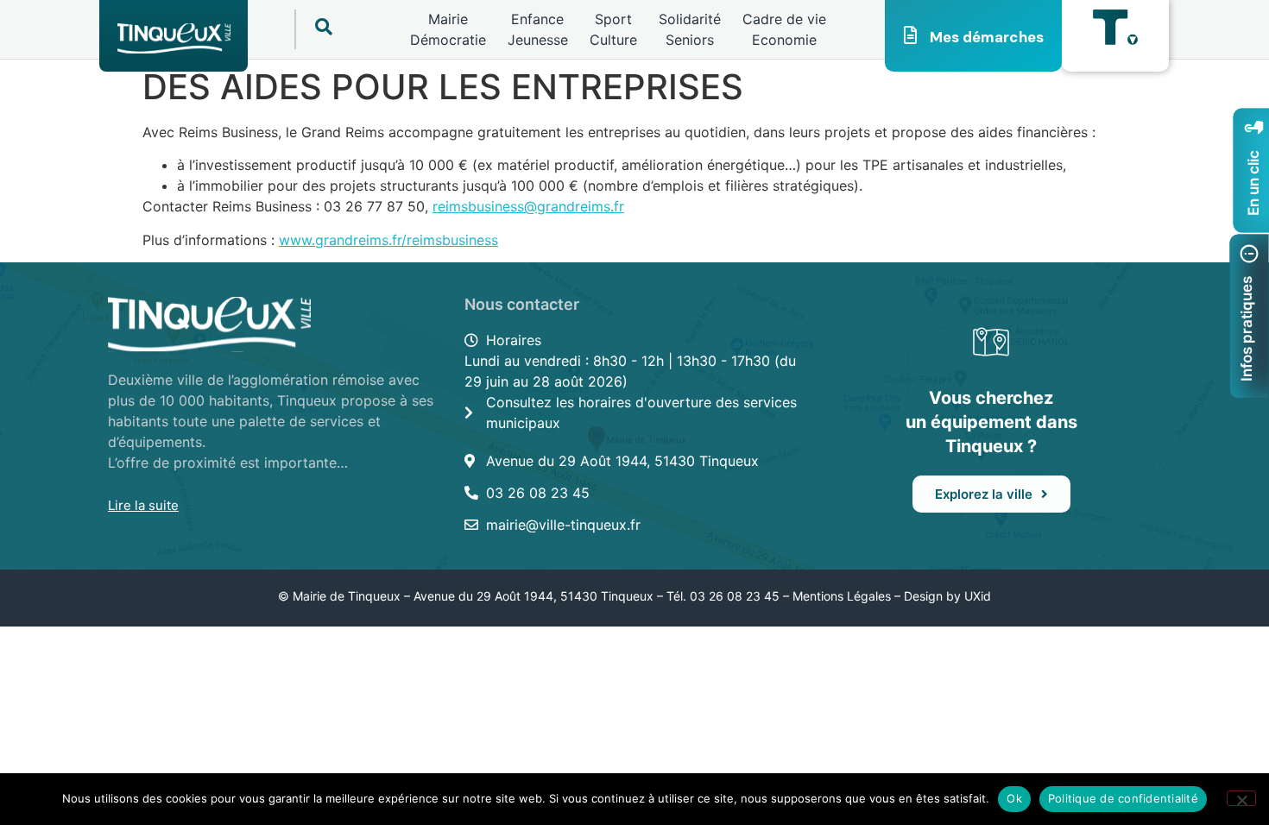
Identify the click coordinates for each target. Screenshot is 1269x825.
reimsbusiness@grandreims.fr (528, 206)
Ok (1014, 798)
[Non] (1241, 798)
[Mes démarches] (910, 35)
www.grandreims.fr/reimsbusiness (388, 240)
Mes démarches (987, 37)
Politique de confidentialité (1123, 798)
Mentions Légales (841, 596)
